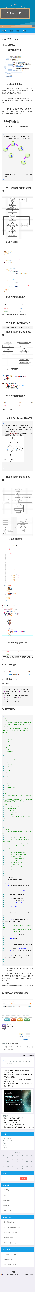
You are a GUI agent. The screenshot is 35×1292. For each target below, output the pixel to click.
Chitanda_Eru (15, 13)
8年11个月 (9, 1141)
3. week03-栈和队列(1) (9, 1264)
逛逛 (6, 1063)
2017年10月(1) (7, 1211)
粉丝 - (8, 1026)
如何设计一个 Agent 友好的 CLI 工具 (14, 1125)
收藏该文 (20, 1020)
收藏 (8, 1049)
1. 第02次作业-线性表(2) (10, 1254)
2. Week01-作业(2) (8, 1259)
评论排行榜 (7, 1249)
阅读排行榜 (7, 1217)
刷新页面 (25, 1055)
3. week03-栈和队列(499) (10, 1232)
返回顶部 (31, 1055)
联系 (17, 30)
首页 (11, 30)
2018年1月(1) (6, 1205)
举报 (12, 1049)
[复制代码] (3, 135)
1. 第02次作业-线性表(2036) (11, 1222)
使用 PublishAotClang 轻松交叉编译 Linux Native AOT (19, 1127)
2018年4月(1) (6, 1195)
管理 (24, 30)
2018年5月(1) (6, 1190)
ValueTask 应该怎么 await (11, 1122)
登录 (26, 1061)
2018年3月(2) (6, 1200)
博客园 (4, 30)
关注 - (12, 1026)
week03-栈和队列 (13, 1043)
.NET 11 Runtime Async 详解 (12, 1120)
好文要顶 (7, 1020)
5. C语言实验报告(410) (9, 1243)
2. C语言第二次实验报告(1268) (11, 1227)
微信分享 (27, 1020)
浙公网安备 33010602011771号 (12, 1274)
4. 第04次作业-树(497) (9, 1238)
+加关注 (4, 1029)
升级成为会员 (25, 1039)
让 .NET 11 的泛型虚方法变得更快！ (14, 1118)
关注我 (13, 1020)
